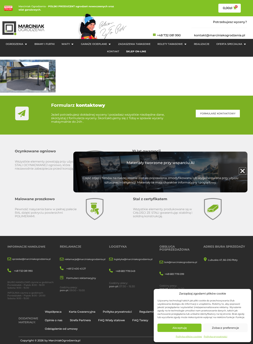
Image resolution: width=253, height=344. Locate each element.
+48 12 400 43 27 (76, 268)
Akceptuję (179, 328)
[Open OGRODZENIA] (26, 44)
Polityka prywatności (215, 336)
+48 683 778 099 (174, 273)
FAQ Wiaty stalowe (111, 320)
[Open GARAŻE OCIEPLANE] (109, 44)
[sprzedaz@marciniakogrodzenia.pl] (9, 259)
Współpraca (53, 311)
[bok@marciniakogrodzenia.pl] (161, 262)
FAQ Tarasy (140, 320)
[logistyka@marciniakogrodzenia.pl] (111, 259)
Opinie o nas (53, 320)
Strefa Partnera (80, 320)
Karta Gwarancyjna (82, 311)
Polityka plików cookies (189, 336)
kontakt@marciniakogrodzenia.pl (219, 35)
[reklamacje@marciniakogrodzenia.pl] (62, 259)
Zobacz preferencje (225, 328)
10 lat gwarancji (146, 151)
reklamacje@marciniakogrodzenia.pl (85, 259)
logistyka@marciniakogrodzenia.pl (133, 259)
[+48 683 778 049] (111, 271)
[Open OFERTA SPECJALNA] (245, 44)
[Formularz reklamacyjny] (62, 278)
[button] (242, 171)
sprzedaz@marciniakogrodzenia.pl (31, 259)
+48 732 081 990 (169, 35)
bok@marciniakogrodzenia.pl (180, 262)
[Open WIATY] (72, 44)
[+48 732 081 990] (9, 271)
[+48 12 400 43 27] (62, 268)
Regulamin (147, 311)
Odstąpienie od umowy (61, 328)
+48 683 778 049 (125, 270)
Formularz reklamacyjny (81, 278)
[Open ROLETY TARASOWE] (185, 44)
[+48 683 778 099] (161, 274)
